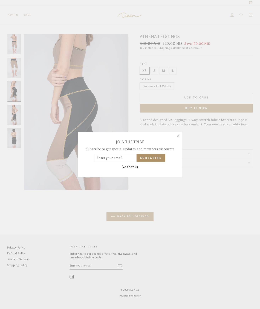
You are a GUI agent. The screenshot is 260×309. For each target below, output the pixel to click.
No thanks (130, 167)
